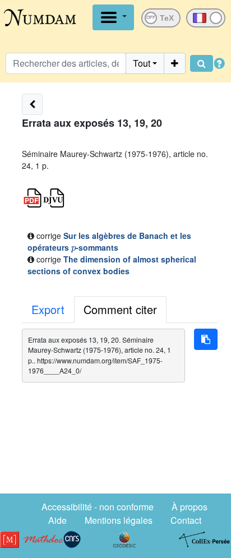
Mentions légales (119, 520)
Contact (185, 520)
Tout (141, 63)
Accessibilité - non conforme (97, 506)
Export (47, 309)
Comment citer (120, 309)
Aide (57, 520)
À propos (189, 506)
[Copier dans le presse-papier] (206, 339)
